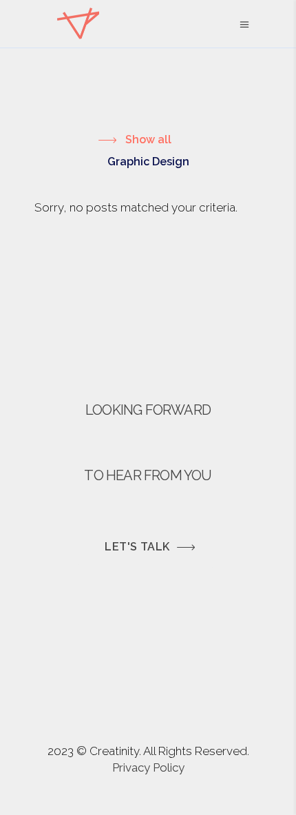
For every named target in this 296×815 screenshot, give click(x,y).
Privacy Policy (148, 767)
